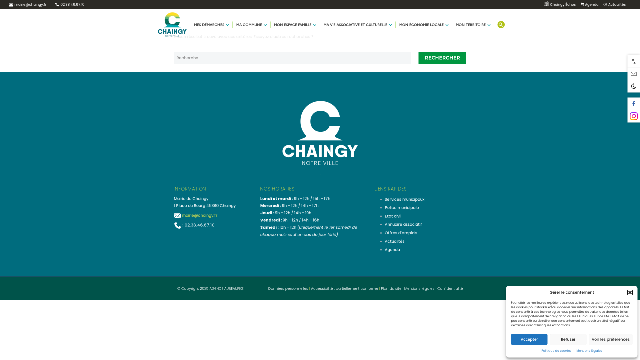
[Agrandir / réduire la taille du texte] (634, 61)
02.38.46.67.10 (72, 4)
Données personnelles (288, 288)
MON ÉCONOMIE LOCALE (421, 24)
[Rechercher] (501, 24)
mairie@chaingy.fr (30, 4)
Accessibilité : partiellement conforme (344, 288)
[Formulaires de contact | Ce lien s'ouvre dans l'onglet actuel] (634, 74)
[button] (630, 292)
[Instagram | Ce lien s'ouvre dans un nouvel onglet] (634, 116)
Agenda (591, 4)
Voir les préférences (611, 339)
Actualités (617, 4)
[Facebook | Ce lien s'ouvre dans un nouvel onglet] (634, 104)
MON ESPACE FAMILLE (293, 24)
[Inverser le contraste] (634, 86)
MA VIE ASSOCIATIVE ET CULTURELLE (355, 24)
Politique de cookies (557, 350)
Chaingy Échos (563, 4)
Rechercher (442, 58)
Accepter (529, 339)
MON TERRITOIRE (471, 24)
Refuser (568, 339)
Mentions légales (589, 350)
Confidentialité (450, 288)
